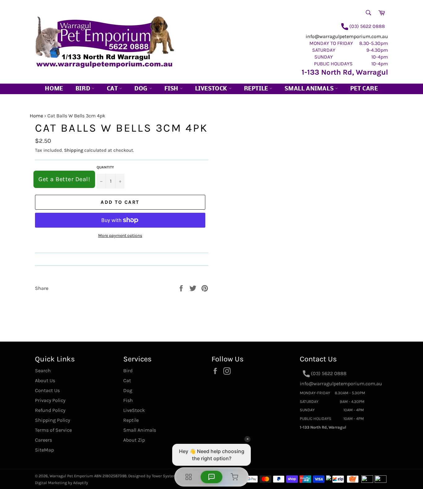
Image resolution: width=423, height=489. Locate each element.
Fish (172, 89)
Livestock (212, 89)
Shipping (73, 150)
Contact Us (47, 390)
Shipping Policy (52, 420)
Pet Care (364, 89)
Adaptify (80, 482)
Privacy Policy (50, 400)
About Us (45, 380)
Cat (113, 89)
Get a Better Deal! (64, 179)
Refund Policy (50, 410)
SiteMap (44, 450)
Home (54, 89)
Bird (84, 89)
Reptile (257, 89)
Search (43, 370)
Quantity (105, 167)
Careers (43, 440)
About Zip (134, 440)
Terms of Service (53, 430)
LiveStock (134, 410)
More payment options (120, 235)
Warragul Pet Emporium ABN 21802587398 (88, 476)
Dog (141, 89)
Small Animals (310, 89)
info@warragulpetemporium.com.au (347, 36)
